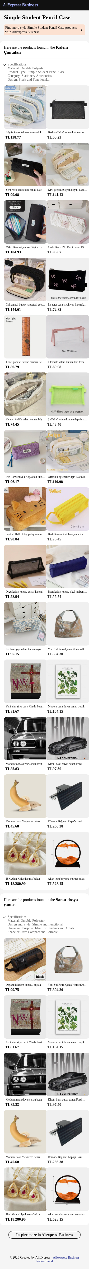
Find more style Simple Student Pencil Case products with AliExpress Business (41, 30)
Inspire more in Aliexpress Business (44, 1235)
